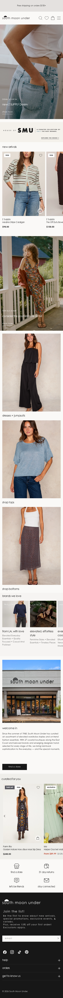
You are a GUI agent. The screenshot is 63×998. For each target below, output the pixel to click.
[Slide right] (59, 816)
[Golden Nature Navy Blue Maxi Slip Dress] (23, 813)
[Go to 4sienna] (31, 132)
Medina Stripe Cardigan (13, 222)
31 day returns (46, 872)
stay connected (46, 887)
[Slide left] (4, 816)
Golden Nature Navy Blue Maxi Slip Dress (22, 850)
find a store (15, 767)
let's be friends (16, 887)
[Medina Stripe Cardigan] (23, 184)
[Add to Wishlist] (40, 155)
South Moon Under (18, 991)
